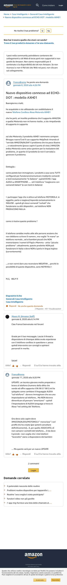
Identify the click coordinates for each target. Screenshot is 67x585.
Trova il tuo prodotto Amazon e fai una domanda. (29, 43)
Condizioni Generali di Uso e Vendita (33, 564)
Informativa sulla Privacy (33, 566)
